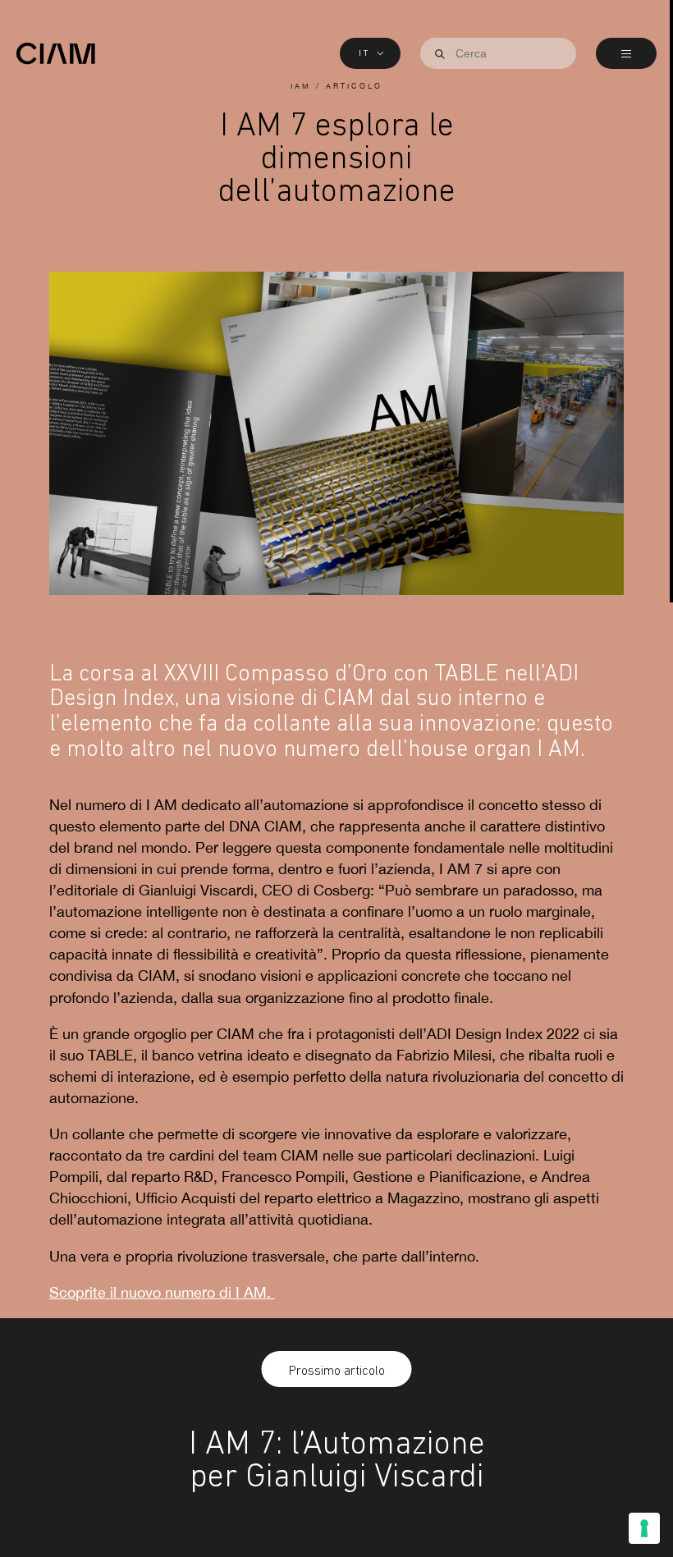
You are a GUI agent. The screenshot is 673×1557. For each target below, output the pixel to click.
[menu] (626, 53)
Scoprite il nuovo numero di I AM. (162, 1293)
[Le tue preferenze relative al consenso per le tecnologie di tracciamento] (644, 1528)
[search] (440, 54)
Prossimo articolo (337, 1370)
